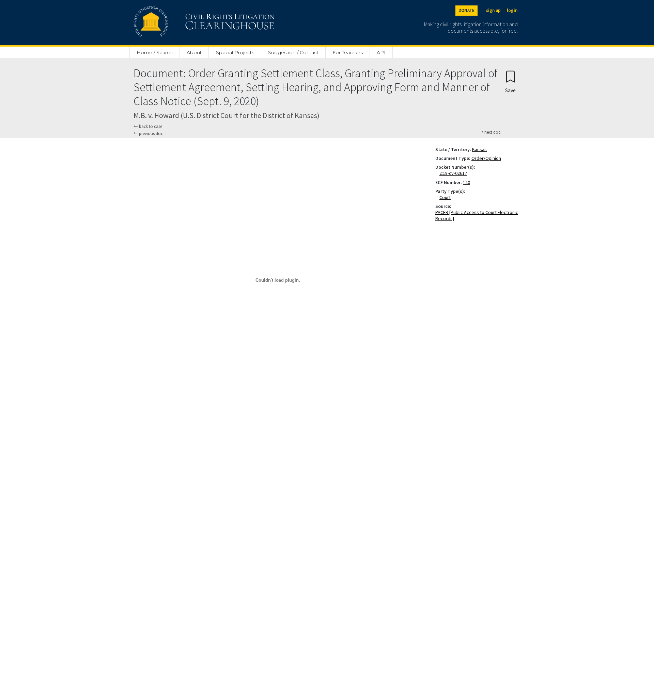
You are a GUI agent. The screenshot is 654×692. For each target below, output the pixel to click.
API (381, 52)
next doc (491, 132)
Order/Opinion (486, 158)
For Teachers (347, 52)
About (194, 52)
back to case (150, 126)
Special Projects (235, 52)
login (512, 10)
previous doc (150, 133)
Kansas (479, 149)
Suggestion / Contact (293, 52)
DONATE (466, 10)
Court (446, 197)
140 (466, 182)
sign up (493, 10)
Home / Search (155, 52)
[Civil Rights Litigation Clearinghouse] (185, 22)
